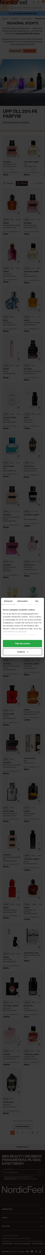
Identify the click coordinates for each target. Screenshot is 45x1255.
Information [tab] (22, 601)
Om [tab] (36, 601)
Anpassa (21, 652)
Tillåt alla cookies (22, 643)
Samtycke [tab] (8, 601)
